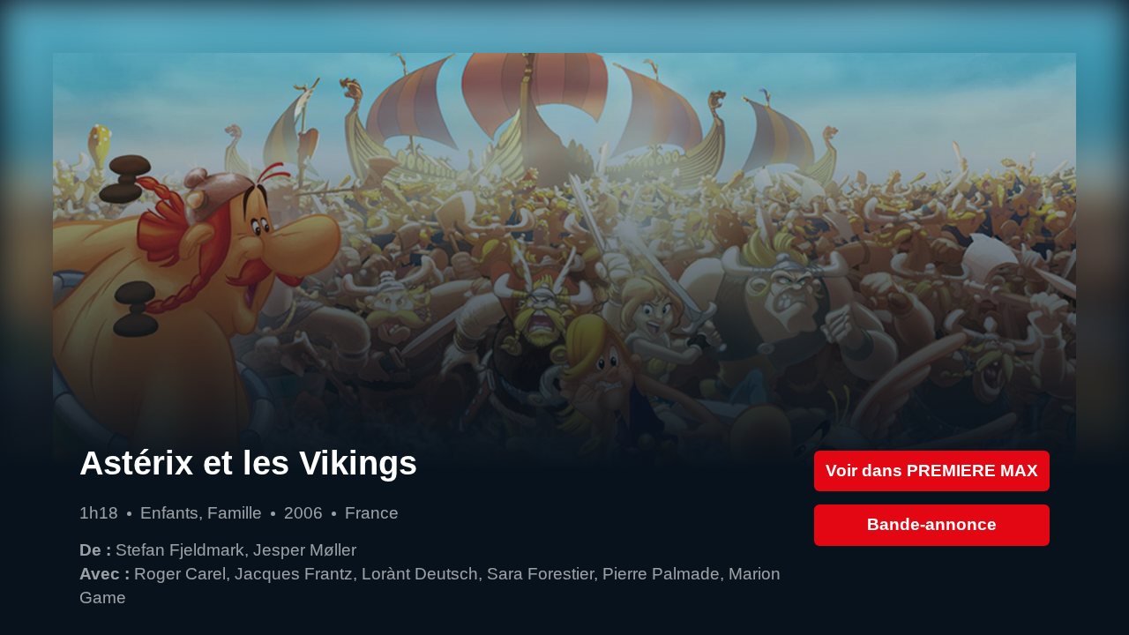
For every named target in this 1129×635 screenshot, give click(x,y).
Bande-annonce (932, 524)
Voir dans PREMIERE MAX (932, 470)
